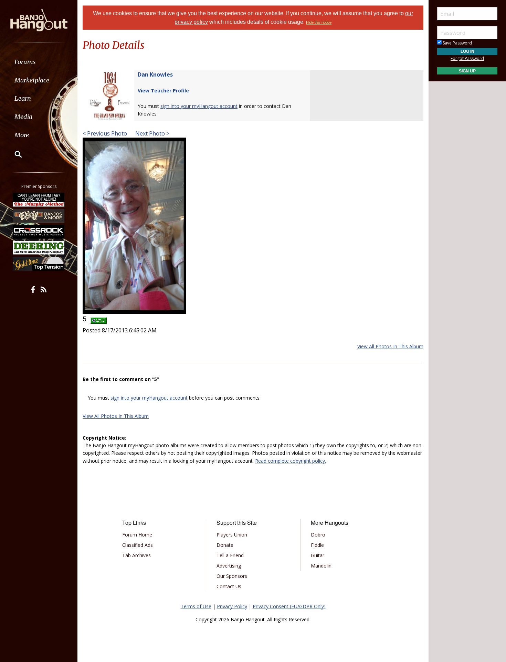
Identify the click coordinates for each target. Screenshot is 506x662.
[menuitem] (38, 62)
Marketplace (31, 80)
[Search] (14, 154)
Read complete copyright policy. (290, 461)
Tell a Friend (230, 555)
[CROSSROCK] (39, 232)
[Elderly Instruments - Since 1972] (39, 215)
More (21, 135)
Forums (25, 62)
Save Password (457, 43)
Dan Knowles (155, 74)
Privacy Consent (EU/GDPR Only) (289, 606)
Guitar (317, 555)
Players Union (232, 534)
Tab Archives (136, 555)
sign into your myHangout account (199, 106)
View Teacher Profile (163, 90)
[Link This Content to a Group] (99, 318)
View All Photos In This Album (390, 346)
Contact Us (229, 586)
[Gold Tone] (39, 264)
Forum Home (137, 534)
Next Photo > (151, 133)
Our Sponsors (232, 576)
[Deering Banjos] (39, 247)
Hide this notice (318, 22)
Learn (22, 98)
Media (23, 117)
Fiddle (317, 545)
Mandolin (321, 565)
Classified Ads (137, 545)
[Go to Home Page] (38, 19)
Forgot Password (467, 58)
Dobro (318, 534)
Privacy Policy (232, 606)
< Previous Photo (105, 133)
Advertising (229, 565)
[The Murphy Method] (39, 200)
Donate (225, 545)
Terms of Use (196, 606)
